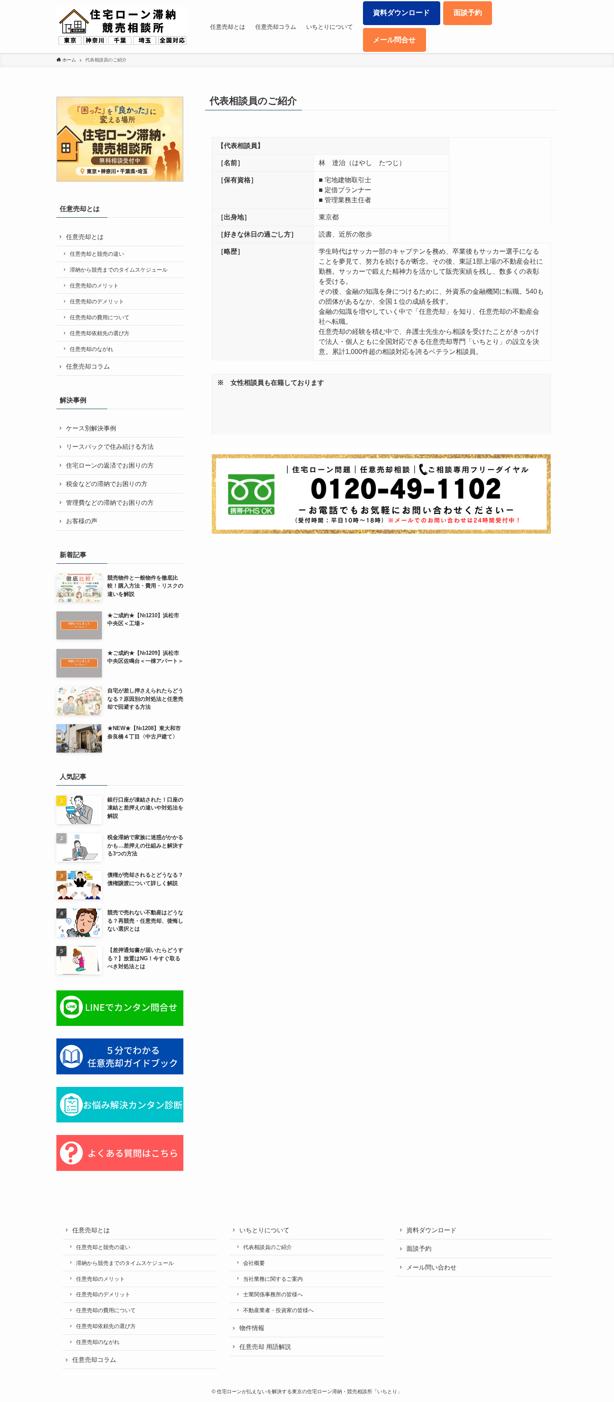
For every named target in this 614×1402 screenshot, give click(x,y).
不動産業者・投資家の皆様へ (278, 1310)
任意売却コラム (88, 366)
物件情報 (251, 1327)
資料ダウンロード (431, 1230)
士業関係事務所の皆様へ (273, 1294)
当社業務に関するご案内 (273, 1279)
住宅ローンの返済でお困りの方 (110, 465)
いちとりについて (264, 1230)
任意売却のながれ (91, 349)
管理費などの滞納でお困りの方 (110, 502)
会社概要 (254, 1263)
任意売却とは (85, 236)
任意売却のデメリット (97, 301)
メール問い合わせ (431, 1267)
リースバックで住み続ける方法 (110, 446)
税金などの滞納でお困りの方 (106, 483)
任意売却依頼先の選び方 (99, 333)
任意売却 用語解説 (265, 1346)
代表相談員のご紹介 (267, 1247)
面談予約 (418, 1248)
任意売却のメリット (94, 285)
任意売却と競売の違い (97, 254)
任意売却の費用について (99, 317)
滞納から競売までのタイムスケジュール (118, 270)
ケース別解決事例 (91, 428)
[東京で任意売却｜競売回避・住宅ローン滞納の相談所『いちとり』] (122, 26)
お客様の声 (81, 520)
